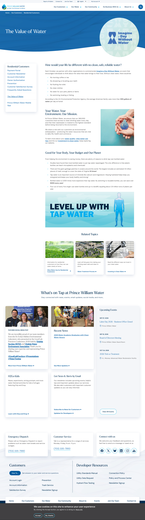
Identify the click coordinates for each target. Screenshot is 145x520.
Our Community (64, 501)
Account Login (15, 480)
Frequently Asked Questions (19, 90)
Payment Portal (13, 70)
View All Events (108, 412)
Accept (38, 515)
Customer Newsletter (16, 74)
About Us (82, 501)
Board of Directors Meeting (110, 338)
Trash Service (47, 485)
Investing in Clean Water (116, 272)
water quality (70, 139)
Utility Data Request (85, 478)
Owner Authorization (16, 80)
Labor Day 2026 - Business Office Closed (116, 322)
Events (97, 501)
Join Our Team (68, 1)
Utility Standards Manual (87, 473)
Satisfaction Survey (17, 490)
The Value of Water (15, 96)
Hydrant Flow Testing (85, 483)
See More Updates (61, 366)
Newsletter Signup (50, 490)
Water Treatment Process (86, 272)
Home (7, 13)
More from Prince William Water (20, 366)
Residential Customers (31, 13)
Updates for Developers (63, 413)
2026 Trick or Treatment (109, 354)
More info (79, 510)
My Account (94, 1)
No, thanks (49, 515)
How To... (15, 473)
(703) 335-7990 (16, 451)
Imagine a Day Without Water (107, 71)
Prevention (11, 83)
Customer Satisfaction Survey (20, 87)
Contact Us (59, 1)
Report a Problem (48, 1)
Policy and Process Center (120, 478)
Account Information (16, 77)
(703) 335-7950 (62, 448)
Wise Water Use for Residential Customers (57, 271)
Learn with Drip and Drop (17, 414)
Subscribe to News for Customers (67, 409)
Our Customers (16, 13)
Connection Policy (117, 473)
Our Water (46, 501)
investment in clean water (68, 141)
